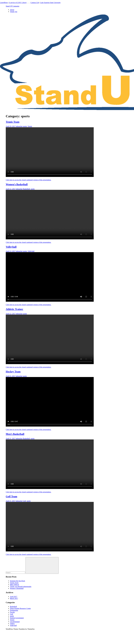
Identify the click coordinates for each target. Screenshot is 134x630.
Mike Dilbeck (14, 585)
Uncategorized (15, 622)
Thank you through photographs (20, 586)
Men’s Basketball (15, 434)
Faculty (12, 612)
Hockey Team (13, 371)
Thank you (13, 11)
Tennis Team (12, 121)
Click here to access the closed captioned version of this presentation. (28, 180)
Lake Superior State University (50, 2)
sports (25, 126)
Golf (24, 501)
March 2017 (14, 598)
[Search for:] (16, 572)
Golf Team (11, 496)
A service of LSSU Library (18, 2)
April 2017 (13, 596)
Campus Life (34, 2)
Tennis (30, 126)
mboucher (19, 126)
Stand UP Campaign (12, 6)
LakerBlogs (4, 2)
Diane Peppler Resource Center (20, 608)
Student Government (17, 618)
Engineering (14, 610)
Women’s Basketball (17, 184)
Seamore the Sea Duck (17, 581)
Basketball (26, 189)
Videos (12, 623)
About (12, 10)
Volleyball (11, 246)
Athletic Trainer (14, 309)
